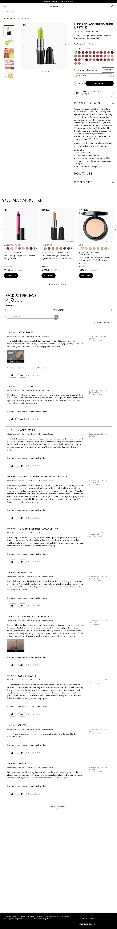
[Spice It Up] (101, 59)
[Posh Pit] (97, 56)
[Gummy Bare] (97, 52)
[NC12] (86, 248)
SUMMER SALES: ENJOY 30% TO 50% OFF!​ (58, 1)
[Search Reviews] (56, 317)
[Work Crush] (86, 56)
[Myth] (56, 248)
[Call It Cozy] (53, 248)
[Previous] (5, 248)
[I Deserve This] (79, 52)
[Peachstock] (45, 248)
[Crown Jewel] (15, 248)
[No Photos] (105, 56)
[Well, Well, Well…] (75, 63)
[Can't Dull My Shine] (94, 52)
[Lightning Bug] (27, 248)
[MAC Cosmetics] (56, 6)
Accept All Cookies (87, 924)
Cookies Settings (87, 918)
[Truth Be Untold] (64, 248)
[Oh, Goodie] (94, 59)
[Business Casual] (83, 56)
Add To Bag (99, 83)
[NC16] (94, 248)
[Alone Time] (105, 52)
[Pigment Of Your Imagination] (112, 59)
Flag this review (34, 375)
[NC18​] (101, 248)
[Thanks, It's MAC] (108, 59)
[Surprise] (83, 59)
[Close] (113, 920)
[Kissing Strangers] (105, 59)
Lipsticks (25, 18)
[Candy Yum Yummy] (7, 248)
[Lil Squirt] (75, 52)
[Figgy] (86, 59)
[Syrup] (79, 56)
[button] (15, 356)
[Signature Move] (79, 59)
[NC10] (82, 248)
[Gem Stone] (19, 248)
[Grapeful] (31, 248)
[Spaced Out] (11, 248)
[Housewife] (94, 56)
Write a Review (58, 310)
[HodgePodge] (49, 248)
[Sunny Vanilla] (108, 56)
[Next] (36, 248)
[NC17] (98, 248)
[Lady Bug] (83, 52)
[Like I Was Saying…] (75, 56)
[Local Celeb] (101, 56)
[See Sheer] (108, 52)
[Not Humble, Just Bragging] (79, 63)
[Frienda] (90, 56)
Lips (18, 18)
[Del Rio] (68, 248)
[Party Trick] (112, 56)
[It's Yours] (112, 52)
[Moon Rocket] (23, 248)
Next (58, 809)
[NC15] (90, 248)
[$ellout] (90, 59)
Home (6, 18)
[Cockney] (97, 59)
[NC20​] (105, 248)
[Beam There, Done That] (101, 52)
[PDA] (86, 52)
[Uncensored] (75, 59)
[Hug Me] (90, 52)
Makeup (13, 18)
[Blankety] (60, 248)
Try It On (107, 70)
